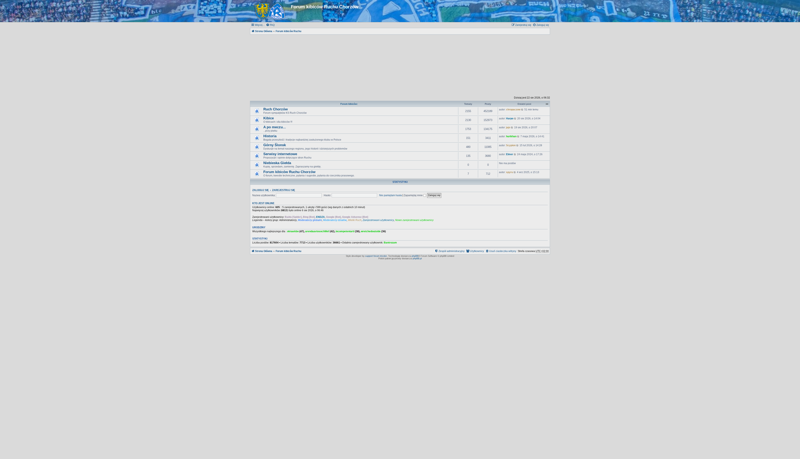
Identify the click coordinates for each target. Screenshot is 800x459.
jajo (508, 127)
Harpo (509, 118)
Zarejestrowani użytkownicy (378, 220)
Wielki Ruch (354, 220)
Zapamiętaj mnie (413, 195)
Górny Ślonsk (274, 145)
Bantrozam (390, 242)
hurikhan (511, 136)
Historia (269, 136)
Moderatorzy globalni (310, 220)
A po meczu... (274, 127)
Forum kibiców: (349, 104)
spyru (509, 172)
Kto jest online (263, 203)
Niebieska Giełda (277, 163)
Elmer (509, 154)
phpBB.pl (417, 258)
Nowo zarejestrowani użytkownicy (414, 220)
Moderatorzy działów (335, 220)
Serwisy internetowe (280, 154)
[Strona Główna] (270, 11)
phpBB (415, 256)
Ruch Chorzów (275, 109)
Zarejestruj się (283, 190)
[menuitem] (270, 25)
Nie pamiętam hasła (390, 195)
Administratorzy (288, 220)
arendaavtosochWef (317, 231)
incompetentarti (345, 231)
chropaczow (513, 109)
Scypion (511, 145)
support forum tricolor (376, 256)
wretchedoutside (371, 231)
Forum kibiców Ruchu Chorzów (289, 172)
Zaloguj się (260, 190)
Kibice (268, 118)
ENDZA (320, 217)
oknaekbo (293, 231)
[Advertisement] (400, 64)
